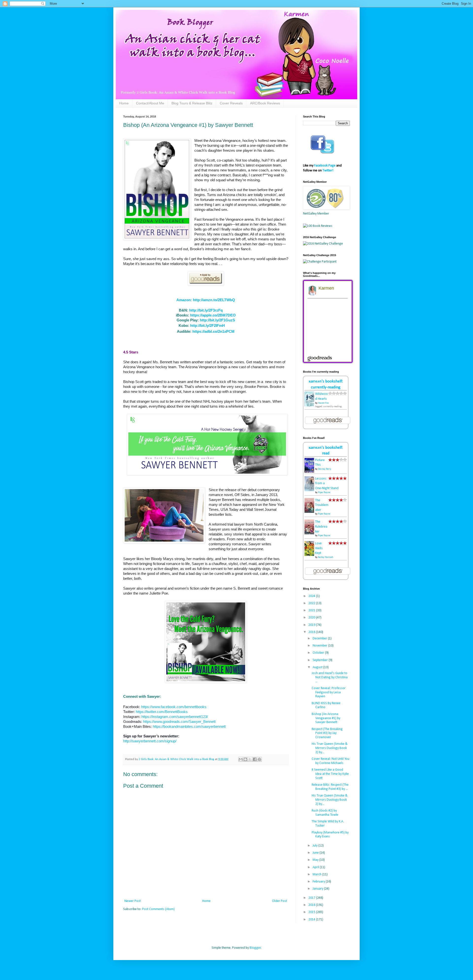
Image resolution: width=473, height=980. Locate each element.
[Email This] (240, 759)
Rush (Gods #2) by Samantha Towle (325, 813)
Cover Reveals (231, 103)
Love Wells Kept (319, 548)
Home (124, 103)
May (316, 860)
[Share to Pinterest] (259, 759)
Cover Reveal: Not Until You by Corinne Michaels (330, 761)
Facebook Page (325, 165)
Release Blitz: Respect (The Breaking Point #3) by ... (330, 787)
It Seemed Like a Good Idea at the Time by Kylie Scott (330, 774)
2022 (312, 603)
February (319, 881)
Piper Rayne (324, 492)
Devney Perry (324, 469)
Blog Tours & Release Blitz (191, 103)
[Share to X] (250, 759)
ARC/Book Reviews (265, 103)
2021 (312, 610)
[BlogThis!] (245, 759)
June (316, 853)
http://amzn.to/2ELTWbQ (214, 300)
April (316, 867)
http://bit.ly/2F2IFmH (207, 325)
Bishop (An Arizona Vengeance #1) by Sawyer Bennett (326, 718)
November (320, 646)
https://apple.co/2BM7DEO (213, 315)
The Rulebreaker (321, 526)
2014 (312, 919)
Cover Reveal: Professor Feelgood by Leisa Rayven (329, 692)
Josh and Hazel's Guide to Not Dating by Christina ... (330, 677)
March (317, 874)
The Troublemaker (321, 505)
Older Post (279, 901)
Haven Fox (323, 403)
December (320, 638)
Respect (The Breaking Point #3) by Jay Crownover (327, 733)
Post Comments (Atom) (158, 909)
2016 (312, 905)
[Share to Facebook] (254, 759)
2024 (312, 596)
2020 (312, 617)
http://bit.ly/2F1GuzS (217, 320)
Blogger (255, 948)
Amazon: (184, 300)
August (318, 667)
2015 (312, 912)
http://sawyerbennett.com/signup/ (149, 741)
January (318, 889)
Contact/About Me (150, 103)
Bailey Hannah (325, 557)
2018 (312, 632)
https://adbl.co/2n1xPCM (213, 331)
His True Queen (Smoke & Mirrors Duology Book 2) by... (330, 748)
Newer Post (132, 901)
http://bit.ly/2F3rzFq (206, 310)
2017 (312, 898)
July (315, 845)
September (321, 660)
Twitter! (327, 170)
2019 (312, 625)
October (319, 653)
